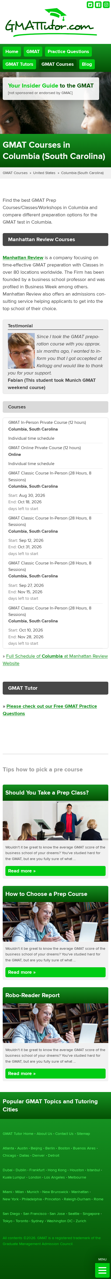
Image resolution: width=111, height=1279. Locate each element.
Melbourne (77, 1177)
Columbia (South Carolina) (82, 173)
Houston (77, 1170)
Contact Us (64, 1133)
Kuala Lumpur (14, 1177)
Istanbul (93, 1170)
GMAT (33, 51)
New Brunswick (55, 1192)
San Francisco (35, 1213)
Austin (22, 1148)
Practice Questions (68, 51)
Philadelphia (32, 1199)
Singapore (91, 1213)
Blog (87, 64)
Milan (19, 1192)
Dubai (7, 1170)
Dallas (24, 1155)
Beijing (36, 1148)
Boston (64, 1148)
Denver (38, 1155)
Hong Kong (57, 1170)
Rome (98, 1199)
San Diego (11, 1213)
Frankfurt (36, 1170)
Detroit (53, 1155)
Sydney (37, 1221)
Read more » (22, 871)
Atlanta (8, 1148)
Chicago (9, 1155)
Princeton (53, 1199)
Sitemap (83, 1133)
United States (44, 173)
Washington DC (59, 1221)
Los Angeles (54, 1177)
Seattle (73, 1213)
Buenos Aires (84, 1148)
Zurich (81, 1221)
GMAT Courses (57, 64)
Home (11, 51)
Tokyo (7, 1221)
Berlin (50, 1148)
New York (11, 1199)
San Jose (57, 1213)
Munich (33, 1192)
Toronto (22, 1221)
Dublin (21, 1170)
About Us (44, 1133)
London (35, 1177)
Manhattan (80, 1192)
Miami (7, 1192)
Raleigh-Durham (77, 1199)
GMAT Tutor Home (18, 1133)
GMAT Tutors (19, 64)
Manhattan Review (23, 258)
